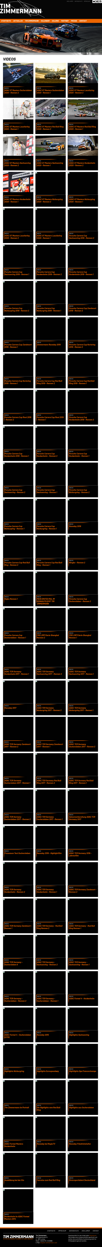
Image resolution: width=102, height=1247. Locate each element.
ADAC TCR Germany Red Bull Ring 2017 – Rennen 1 (81, 781)
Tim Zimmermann (32, 21)
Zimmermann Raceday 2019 (49, 344)
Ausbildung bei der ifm (14, 1180)
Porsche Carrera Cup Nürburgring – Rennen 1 (14, 527)
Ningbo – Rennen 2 (77, 562)
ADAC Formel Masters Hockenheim (13, 1145)
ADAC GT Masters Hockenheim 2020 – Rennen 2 (82, 164)
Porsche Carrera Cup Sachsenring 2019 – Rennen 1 (16, 273)
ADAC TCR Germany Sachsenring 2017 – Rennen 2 (49, 672)
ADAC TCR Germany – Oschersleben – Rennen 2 (15, 999)
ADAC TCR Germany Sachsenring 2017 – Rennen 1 (81, 672)
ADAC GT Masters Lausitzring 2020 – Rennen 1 (17, 127)
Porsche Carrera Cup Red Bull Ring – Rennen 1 (49, 563)
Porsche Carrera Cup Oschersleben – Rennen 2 (80, 600)
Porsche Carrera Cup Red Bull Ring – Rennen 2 (17, 563)
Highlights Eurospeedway (48, 1071)
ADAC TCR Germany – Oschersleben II (13, 963)
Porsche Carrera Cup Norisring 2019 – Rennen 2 (82, 345)
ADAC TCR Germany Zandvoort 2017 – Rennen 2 (17, 745)
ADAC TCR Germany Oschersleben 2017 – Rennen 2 (82, 745)
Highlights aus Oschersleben (81, 1107)
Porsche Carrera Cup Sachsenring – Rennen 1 (47, 491)
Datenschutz (78, 1)
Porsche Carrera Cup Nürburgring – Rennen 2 (79, 491)
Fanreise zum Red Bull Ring (48, 1180)
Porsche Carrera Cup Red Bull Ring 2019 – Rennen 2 (49, 382)
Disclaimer (70, 1)
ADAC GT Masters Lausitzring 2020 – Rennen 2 (81, 91)
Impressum (87, 1)
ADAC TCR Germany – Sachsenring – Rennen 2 (47, 963)
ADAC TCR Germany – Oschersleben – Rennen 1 (47, 999)
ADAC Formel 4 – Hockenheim (81, 998)
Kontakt (83, 21)
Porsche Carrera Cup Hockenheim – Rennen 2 (47, 454)
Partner (65, 21)
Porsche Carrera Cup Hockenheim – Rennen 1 (79, 454)
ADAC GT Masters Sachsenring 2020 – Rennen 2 (17, 164)
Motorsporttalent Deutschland (82, 1180)
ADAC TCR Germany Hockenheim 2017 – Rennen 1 (16, 672)
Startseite (6, 21)
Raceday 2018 (75, 526)
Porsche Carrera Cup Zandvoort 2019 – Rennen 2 (82, 309)
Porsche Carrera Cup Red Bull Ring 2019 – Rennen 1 (81, 382)
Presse (74, 21)
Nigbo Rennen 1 (11, 599)
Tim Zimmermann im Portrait (16, 1107)
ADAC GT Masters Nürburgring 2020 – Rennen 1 (82, 200)
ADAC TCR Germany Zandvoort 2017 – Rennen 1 (50, 745)
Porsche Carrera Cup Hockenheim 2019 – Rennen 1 (81, 273)
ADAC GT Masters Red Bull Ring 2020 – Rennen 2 (50, 127)
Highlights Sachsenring (79, 1035)
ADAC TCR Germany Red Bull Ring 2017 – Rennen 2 (49, 781)
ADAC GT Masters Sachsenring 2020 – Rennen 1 (50, 164)
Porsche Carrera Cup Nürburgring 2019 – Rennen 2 (16, 309)
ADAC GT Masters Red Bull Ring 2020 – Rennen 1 (82, 127)
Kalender (45, 21)
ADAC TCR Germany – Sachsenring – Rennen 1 (79, 963)
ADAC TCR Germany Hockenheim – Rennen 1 (47, 890)
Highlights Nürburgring (14, 1071)
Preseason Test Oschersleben (17, 853)
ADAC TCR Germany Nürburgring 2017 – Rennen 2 (49, 709)
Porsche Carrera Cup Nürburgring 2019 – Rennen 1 (49, 309)
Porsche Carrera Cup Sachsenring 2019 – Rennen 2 (81, 236)
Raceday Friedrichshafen (80, 1144)
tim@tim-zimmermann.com (48, 1243)
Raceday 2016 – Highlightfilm (49, 853)
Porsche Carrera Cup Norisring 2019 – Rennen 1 (17, 382)
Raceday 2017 (10, 708)
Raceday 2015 (43, 1035)
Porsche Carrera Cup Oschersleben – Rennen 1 (15, 636)
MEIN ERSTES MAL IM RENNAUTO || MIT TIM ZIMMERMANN (46, 601)
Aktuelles (18, 21)
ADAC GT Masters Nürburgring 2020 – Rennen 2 (50, 200)
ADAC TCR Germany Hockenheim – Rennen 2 (14, 890)
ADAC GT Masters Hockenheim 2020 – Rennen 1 (17, 200)
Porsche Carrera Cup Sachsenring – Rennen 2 (14, 491)
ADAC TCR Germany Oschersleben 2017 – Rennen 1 (17, 781)
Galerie (55, 21)
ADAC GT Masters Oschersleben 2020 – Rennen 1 (50, 91)
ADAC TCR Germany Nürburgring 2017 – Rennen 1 (81, 709)
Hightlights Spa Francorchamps (82, 1071)
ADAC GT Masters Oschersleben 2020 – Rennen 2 (18, 91)
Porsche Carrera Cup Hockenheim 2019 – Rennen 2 (49, 273)
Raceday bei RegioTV (46, 1144)
